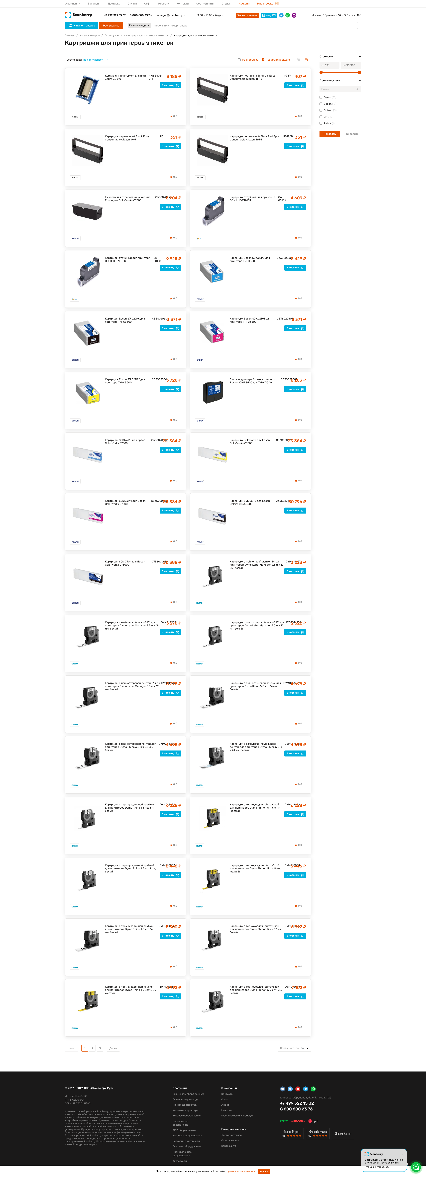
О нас (224, 1099)
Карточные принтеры (186, 1110)
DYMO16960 (164, 683)
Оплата (132, 3)
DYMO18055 (288, 926)
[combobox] (96, 59)
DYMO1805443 (163, 926)
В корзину (168, 85)
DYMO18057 (288, 986)
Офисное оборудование (187, 1146)
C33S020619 (157, 440)
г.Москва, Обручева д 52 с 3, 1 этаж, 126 (335, 15)
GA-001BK (282, 199)
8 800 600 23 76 (141, 15)
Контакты (183, 3)
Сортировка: (74, 59)
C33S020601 (157, 318)
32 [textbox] (292, 1048)
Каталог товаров (90, 35)
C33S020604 (157, 379)
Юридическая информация (237, 1115)
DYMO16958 (164, 622)
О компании (72, 3)
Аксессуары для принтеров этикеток (146, 35)
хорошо (264, 1171)
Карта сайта (228, 1145)
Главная (70, 35)
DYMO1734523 (287, 683)
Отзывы (226, 3)
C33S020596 (160, 197)
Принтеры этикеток (185, 1104)
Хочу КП (271, 15)
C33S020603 (282, 318)
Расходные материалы (186, 1141)
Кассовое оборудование (187, 1135)
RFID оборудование (184, 1130)
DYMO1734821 (289, 743)
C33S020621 (281, 440)
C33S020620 (157, 500)
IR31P (286, 75)
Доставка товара (231, 1135)
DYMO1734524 (163, 743)
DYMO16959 (289, 622)
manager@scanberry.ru (171, 15)
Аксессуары (112, 35)
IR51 (161, 136)
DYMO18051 (163, 804)
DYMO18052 (288, 804)
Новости (163, 3)
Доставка (114, 3)
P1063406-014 (155, 77)
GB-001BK (157, 259)
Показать (329, 133)
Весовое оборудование (187, 1115)
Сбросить (352, 133)
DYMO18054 (288, 865)
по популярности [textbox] (93, 59)
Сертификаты (205, 3)
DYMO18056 (163, 986)
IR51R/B (286, 136)
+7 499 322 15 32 (115, 15)
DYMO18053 (163, 865)
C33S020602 (282, 257)
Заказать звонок (247, 15)
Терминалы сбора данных (188, 1093)
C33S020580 (285, 379)
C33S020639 (157, 561)
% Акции (244, 3)
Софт (147, 3)
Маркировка (265, 3)
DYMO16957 (289, 561)
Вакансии (94, 3)
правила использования (241, 1171)
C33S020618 (281, 500)
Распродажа (111, 25)
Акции (225, 1104)
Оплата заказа (230, 1140)
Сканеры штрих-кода (185, 1099)
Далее (113, 1048)
